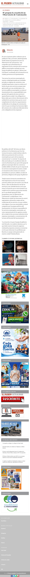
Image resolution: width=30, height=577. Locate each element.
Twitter (3, 542)
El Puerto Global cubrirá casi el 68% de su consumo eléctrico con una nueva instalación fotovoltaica (14, 456)
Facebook (3, 528)
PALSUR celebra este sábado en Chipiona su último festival (13, 447)
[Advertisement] (15, 128)
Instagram (3, 533)
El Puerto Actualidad (12, 573)
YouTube (3, 538)
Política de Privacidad (6, 555)
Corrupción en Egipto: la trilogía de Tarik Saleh (13, 443)
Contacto (3, 564)
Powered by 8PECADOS (21, 573)
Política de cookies (5, 559)
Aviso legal (3, 550)
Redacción (10, 50)
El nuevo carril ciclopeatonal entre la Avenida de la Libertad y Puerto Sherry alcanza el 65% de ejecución (14, 452)
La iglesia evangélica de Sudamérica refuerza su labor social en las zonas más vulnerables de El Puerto (14, 461)
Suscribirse (3, 520)
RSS (2, 569)
